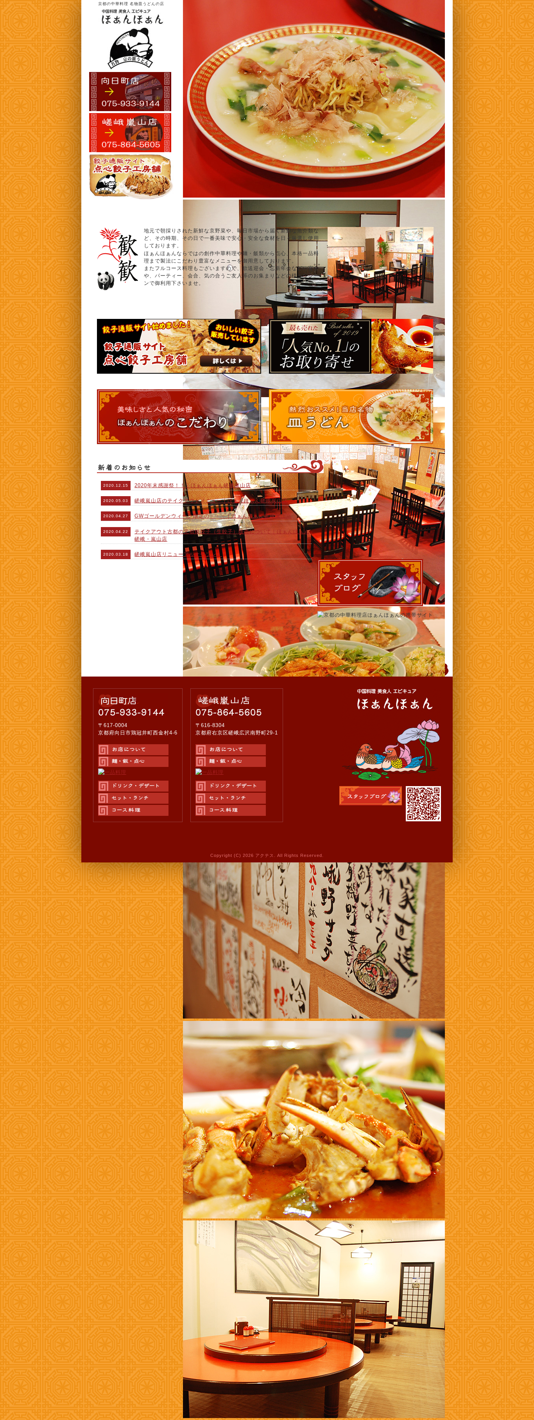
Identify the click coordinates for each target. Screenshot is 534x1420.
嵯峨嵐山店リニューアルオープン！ (178, 554)
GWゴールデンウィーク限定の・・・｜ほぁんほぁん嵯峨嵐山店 (213, 516)
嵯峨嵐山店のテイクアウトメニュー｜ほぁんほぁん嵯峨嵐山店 (211, 501)
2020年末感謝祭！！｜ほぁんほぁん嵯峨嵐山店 (192, 485)
